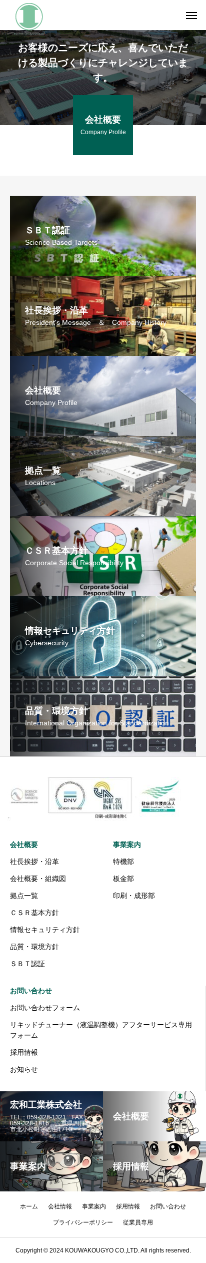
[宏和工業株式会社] (29, 15)
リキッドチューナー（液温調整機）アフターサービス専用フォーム (101, 1030)
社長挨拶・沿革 (34, 862)
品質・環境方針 (34, 947)
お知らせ (24, 1069)
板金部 (123, 879)
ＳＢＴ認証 (27, 964)
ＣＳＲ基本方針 (34, 913)
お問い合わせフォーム (45, 1008)
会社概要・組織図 (38, 879)
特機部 (123, 862)
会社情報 (60, 1206)
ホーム (29, 1206)
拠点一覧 (24, 896)
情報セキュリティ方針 (45, 930)
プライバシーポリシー (83, 1222)
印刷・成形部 (134, 896)
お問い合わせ (31, 991)
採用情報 (24, 1052)
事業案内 (127, 844)
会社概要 (24, 844)
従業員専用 (138, 1222)
